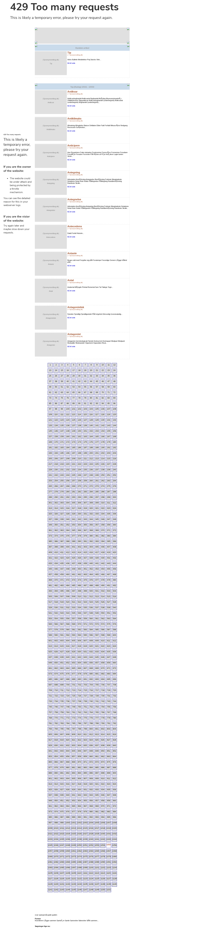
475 (85, 580)
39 (62, 381)
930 (79, 789)
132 (114, 420)
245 (73, 475)
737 (73, 701)
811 (85, 734)
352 (67, 525)
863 (108, 756)
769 (50, 718)
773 (73, 718)
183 (62, 447)
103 (85, 409)
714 (79, 690)
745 (50, 707)
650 (56, 663)
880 (67, 767)
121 (50, 420)
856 (67, 756)
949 (50, 801)
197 (73, 453)
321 (97, 508)
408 (114, 547)
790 (102, 723)
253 (50, 481)
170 (56, 442)
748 (67, 707)
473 (73, 580)
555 (62, 618)
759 (62, 712)
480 (114, 580)
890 (56, 773)
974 (56, 812)
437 (73, 563)
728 (91, 696)
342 (79, 519)
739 (85, 701)
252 (114, 475)
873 (97, 762)
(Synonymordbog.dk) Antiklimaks (51, 127)
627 (62, 652)
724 (67, 696)
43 (85, 381)
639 (62, 657)
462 (79, 574)
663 (62, 668)
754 (102, 707)
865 (50, 762)
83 (108, 398)
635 (108, 652)
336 (114, 514)
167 (108, 436)
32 (91, 376)
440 (91, 563)
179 (108, 442)
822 (79, 740)
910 (102, 778)
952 (67, 801)
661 (50, 668)
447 (62, 569)
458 (56, 574)
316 (67, 508)
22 (103, 370)
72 (114, 392)
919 (85, 784)
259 (85, 481)
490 (102, 585)
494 (56, 591)
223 (85, 464)
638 (56, 657)
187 (85, 447)
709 (50, 690)
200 (91, 453)
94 (103, 403)
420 (114, 552)
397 (50, 547)
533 (73, 607)
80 (91, 398)
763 (85, 712)
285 (97, 492)
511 (85, 596)
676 (67, 674)
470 (56, 580)
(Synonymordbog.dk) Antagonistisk (51, 316)
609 (97, 641)
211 (85, 459)
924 (114, 784)
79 (85, 398)
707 (108, 685)
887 (108, 767)
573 (97, 624)
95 (108, 403)
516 (114, 596)
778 (102, 718)
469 (50, 580)
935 (108, 789)
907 (85, 778)
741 (97, 701)
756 (114, 707)
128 (91, 420)
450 (79, 569)
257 (73, 481)
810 (79, 734)
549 (97, 613)
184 (67, 447)
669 (97, 668)
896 (91, 773)
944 (91, 795)
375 (62, 536)
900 (114, 773)
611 (108, 641)
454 (102, 569)
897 (97, 773)
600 (114, 635)
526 (102, 602)
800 (91, 729)
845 (73, 751)
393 (97, 541)
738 (79, 701)
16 (68, 370)
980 (91, 812)
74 (56, 398)
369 (97, 530)
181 (50, 447)
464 (91, 574)
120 (114, 414)
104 (91, 409)
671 (108, 668)
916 (67, 784)
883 (85, 767)
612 (114, 641)
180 (114, 442)
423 (62, 558)
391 (85, 541)
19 (85, 370)
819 (62, 740)
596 (91, 635)
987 (62, 817)
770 (56, 718)
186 (79, 447)
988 (67, 817)
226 (102, 464)
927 (62, 789)
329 (73, 514)
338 (56, 519)
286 (102, 492)
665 (73, 668)
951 (62, 801)
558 (79, 618)
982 (102, 812)
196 (67, 453)
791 (108, 723)
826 (102, 740)
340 (67, 519)
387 (62, 541)
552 (114, 613)
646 (102, 657)
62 (56, 392)
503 (108, 591)
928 (67, 789)
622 (102, 646)
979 (85, 812)
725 (73, 696)
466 (102, 574)
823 (85, 740)
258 (79, 481)
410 (56, 552)
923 (108, 784)
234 (79, 470)
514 (102, 596)
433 (50, 563)
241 (50, 475)
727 (85, 696)
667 (85, 668)
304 (67, 503)
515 (108, 596)
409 (50, 552)
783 (62, 723)
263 (108, 481)
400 (67, 547)
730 (102, 696)
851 (108, 751)
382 (102, 536)
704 (91, 685)
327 (62, 514)
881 (73, 767)
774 (79, 718)
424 (67, 558)
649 (50, 663)
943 (85, 795)
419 (108, 552)
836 (91, 745)
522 (79, 602)
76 (68, 398)
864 (114, 756)
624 (114, 646)
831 (62, 745)
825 (97, 740)
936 (114, 789)
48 (114, 381)
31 (85, 376)
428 (91, 558)
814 (102, 734)
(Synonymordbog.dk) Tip (51, 61)
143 (108, 425)
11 (109, 365)
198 (79, 453)
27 (62, 376)
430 (102, 558)
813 (97, 734)
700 (67, 685)
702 (79, 685)
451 (85, 569)
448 (67, 569)
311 (108, 503)
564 (114, 618)
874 (102, 762)
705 (97, 685)
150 (79, 431)
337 (50, 519)
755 (108, 707)
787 (85, 723)
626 (56, 652)
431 (108, 558)
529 (50, 607)
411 (61, 552)
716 (91, 690)
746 (56, 707)
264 (114, 481)
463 (85, 574)
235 (85, 470)
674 (56, 674)
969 (97, 806)
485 (73, 585)
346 (102, 519)
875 (108, 762)
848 (91, 751)
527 (108, 602)
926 (56, 789)
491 (108, 585)
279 (62, 492)
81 (97, 398)
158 (56, 436)
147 (62, 431)
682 (102, 674)
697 (50, 685)
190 (102, 447)
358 (102, 525)
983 (108, 812)
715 (85, 690)
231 (62, 470)
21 (97, 370)
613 (50, 646)
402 (79, 547)
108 (114, 409)
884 (91, 767)
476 (91, 580)
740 (91, 701)
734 (56, 701)
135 (62, 425)
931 (85, 789)
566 (56, 624)
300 (114, 497)
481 (50, 585)
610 (102, 641)
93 (97, 403)
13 (50, 370)
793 (50, 729)
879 (62, 767)
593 (73, 635)
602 (56, 641)
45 (97, 381)
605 (73, 641)
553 (50, 618)
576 (114, 624)
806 (56, 734)
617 (73, 646)
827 (108, 740)
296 (91, 497)
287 (108, 492)
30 (79, 376)
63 (62, 392)
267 (62, 486)
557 (73, 618)
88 (68, 403)
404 (91, 547)
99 (62, 409)
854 (56, 756)
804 (114, 729)
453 (97, 569)
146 (56, 431)
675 (62, 674)
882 (79, 767)
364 (67, 530)
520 (67, 602)
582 (79, 630)
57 (97, 387)
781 (50, 723)
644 (91, 657)
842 (56, 751)
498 (79, 591)
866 (56, 762)
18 (79, 370)
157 (50, 436)
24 (114, 370)
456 (114, 569)
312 (114, 503)
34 (103, 376)
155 (108, 431)
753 (97, 707)
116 (91, 414)
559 (85, 618)
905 (73, 778)
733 (50, 701)
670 (102, 668)
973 (50, 812)
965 (73, 806)
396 (114, 541)
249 (97, 475)
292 (67, 497)
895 (85, 773)
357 (97, 525)
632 (91, 652)
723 (62, 696)
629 (73, 652)
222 (79, 464)
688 (67, 679)
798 (79, 729)
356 (91, 525)
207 (62, 459)
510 (79, 596)
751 (85, 707)
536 (91, 607)
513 (97, 596)
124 (67, 420)
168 (114, 436)
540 (114, 607)
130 (102, 420)
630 (79, 652)
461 (73, 574)
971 (108, 806)
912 (114, 778)
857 (73, 756)
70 (103, 392)
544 (67, 613)
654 (79, 663)
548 (91, 613)
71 (108, 392)
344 (91, 519)
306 (79, 503)
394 (102, 541)
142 (102, 425)
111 (61, 414)
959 (108, 801)
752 (91, 707)
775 (85, 718)
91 (85, 403)
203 (108, 453)
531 (62, 607)
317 (73, 508)
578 (56, 630)
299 (108, 497)
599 (108, 635)
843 (62, 751)
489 (97, 585)
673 (50, 674)
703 (85, 685)
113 (73, 414)
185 (73, 447)
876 (114, 762)
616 (67, 646)
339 (62, 519)
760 (67, 712)
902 (56, 778)
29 (73, 376)
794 (56, 729)
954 (79, 801)
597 (97, 635)
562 (102, 618)
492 (114, 585)
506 (56, 596)
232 (67, 470)
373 (50, 536)
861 (97, 756)
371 (108, 530)
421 (50, 558)
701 (73, 685)
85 (50, 403)
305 (73, 503)
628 (67, 652)
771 (62, 718)
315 (62, 508)
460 (67, 574)
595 (85, 635)
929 (73, 789)
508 (67, 596)
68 (91, 392)
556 (67, 618)
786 (79, 723)
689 (73, 679)
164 (91, 436)
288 (114, 492)
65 (73, 392)
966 (79, 806)
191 (108, 447)
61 (50, 392)
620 (91, 646)
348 (114, 519)
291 (62, 497)
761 (73, 712)
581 (73, 630)
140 (91, 425)
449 (73, 569)
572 (91, 624)
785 (73, 723)
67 (85, 392)
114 (79, 414)
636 (114, 652)
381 (97, 536)
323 (108, 508)
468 (114, 574)
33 (97, 376)
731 (108, 696)
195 (62, 453)
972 (114, 806)
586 (102, 630)
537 (97, 607)
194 (56, 453)
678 (79, 674)
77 (73, 398)
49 (50, 387)
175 (85, 442)
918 (79, 784)
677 (73, 674)
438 (79, 563)
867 (62, 762)
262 (102, 481)
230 (56, 470)
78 (79, 398)
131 (108, 420)
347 (108, 519)
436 (67, 563)
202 (102, 453)
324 (114, 508)
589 (50, 635)
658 (102, 663)
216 (114, 459)
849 (97, 751)
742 (102, 701)
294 (79, 497)
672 (114, 668)
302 (56, 503)
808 (67, 734)
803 (108, 729)
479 (108, 580)
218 (56, 464)
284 (91, 492)
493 (50, 591)
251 (108, 475)
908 (91, 778)
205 (50, 459)
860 (91, 756)
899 (108, 773)
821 (73, 740)
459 (62, 574)
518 (56, 602)
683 (108, 674)
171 (62, 442)
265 (50, 486)
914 (56, 784)
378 (79, 536)
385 (50, 541)
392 (91, 541)
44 (91, 381)
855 (62, 756)
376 (67, 536)
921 (97, 784)
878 (56, 767)
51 (62, 387)
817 (50, 740)
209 (73, 459)
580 (67, 630)
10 (103, 365)
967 (85, 806)
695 (108, 679)
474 (79, 580)
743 (108, 701)
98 (56, 409)
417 (97, 552)
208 (67, 459)
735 (62, 701)
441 (97, 563)
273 (97, 486)
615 (62, 646)
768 (114, 712)
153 (97, 431)
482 (56, 585)
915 (62, 784)
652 (67, 663)
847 (85, 751)
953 (73, 801)
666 (79, 668)
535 (85, 607)
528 (114, 602)
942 (79, 795)
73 (50, 398)
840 (114, 745)
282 (79, 492)
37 (50, 381)
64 (68, 392)
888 (114, 767)
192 (114, 447)
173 (73, 442)
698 (56, 685)
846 (79, 751)
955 (85, 801)
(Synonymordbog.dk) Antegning (51, 181)
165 (97, 436)
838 (102, 745)
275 (108, 486)
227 (108, 464)
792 (114, 723)
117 (96, 414)
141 (97, 425)
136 (67, 425)
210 (79, 459)
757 (50, 712)
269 (73, 486)
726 (79, 696)
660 (114, 663)
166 (102, 436)
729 (97, 696)
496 (67, 591)
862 (102, 756)
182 (56, 447)
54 (79, 387)
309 (97, 503)
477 (97, 580)
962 (56, 806)
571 (85, 624)
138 (79, 425)
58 (103, 387)
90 (79, 403)
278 (56, 492)
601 (50, 641)
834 (79, 745)
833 (73, 745)
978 (79, 812)
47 (108, 381)
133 (50, 425)
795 (62, 729)
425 (73, 558)
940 (67, 795)
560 (91, 618)
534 (79, 607)
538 (102, 607)
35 (108, 376)
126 (79, 420)
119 (108, 414)
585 (97, 630)
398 (56, 547)
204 (114, 453)
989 (73, 817)
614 (56, 646)
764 (91, 712)
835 (85, 745)
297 (97, 497)
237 (97, 470)
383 (108, 536)
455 (108, 569)
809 (73, 734)
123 (62, 420)
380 (91, 536)
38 (56, 381)
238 (102, 470)
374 (56, 536)
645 (97, 657)
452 (91, 569)
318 (79, 508)
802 (102, 729)
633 (97, 652)
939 (62, 795)
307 (85, 503)
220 (67, 464)
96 (114, 403)
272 (91, 486)
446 (56, 569)
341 (73, 519)
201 (97, 453)
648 (114, 657)
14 (56, 370)
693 (97, 679)
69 (97, 392)
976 (67, 812)
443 (108, 563)
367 (85, 530)
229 (50, 470)
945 (97, 795)
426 (79, 558)
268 (67, 486)
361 (50, 530)
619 (85, 646)
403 (85, 547)
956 (91, 801)
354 (79, 525)
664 (67, 668)
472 (67, 580)
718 (102, 690)
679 (85, 674)
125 (73, 420)
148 (67, 431)
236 (91, 470)
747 (62, 707)
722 (56, 696)
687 (62, 679)
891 (62, 773)
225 (97, 464)
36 (114, 376)
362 (56, 530)
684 (114, 674)
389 (73, 541)
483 (62, 585)
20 (91, 370)
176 (91, 442)
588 (114, 630)
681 (97, 674)
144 (114, 425)
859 (85, 756)
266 (56, 486)
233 (73, 470)
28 (68, 376)
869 (73, 762)
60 (114, 387)
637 (50, 657)
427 (85, 558)
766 (102, 712)
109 (50, 414)
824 (91, 740)
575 (108, 624)
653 (73, 663)
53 (73, 387)
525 (97, 602)
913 (50, 784)
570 (79, 624)
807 (62, 734)
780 (114, 718)
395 (108, 541)
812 (91, 734)
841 (50, 751)
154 (102, 431)
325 (50, 514)
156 (114, 431)
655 (85, 663)
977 (73, 812)
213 (97, 459)
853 (50, 756)
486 (79, 585)
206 (56, 459)
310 (102, 503)
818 (56, 740)
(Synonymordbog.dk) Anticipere (51, 154)
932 (91, 789)
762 (79, 712)
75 (62, 398)
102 (79, 409)
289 (50, 497)
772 (67, 718)
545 (73, 613)
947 (108, 795)
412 (67, 552)
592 (67, 635)
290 (56, 497)
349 (50, 525)
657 (97, 663)
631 (85, 652)
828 (114, 740)
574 (102, 624)
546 (79, 613)
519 (62, 602)
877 (50, 767)
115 (85, 414)
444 (114, 563)
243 (62, 475)
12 (114, 365)
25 (50, 376)
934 (102, 789)
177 (97, 442)
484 (67, 585)
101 (73, 409)
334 (102, 514)
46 (103, 381)
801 (97, 729)
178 (102, 442)
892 (67, 773)
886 (102, 767)
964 (67, 806)
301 (50, 503)
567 (62, 624)
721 (50, 696)
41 (73, 381)
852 (114, 751)
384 (114, 536)
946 (102, 795)
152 (91, 431)
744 (114, 701)
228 (114, 464)
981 (97, 812)
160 (67, 436)
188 (91, 447)
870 (79, 762)
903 (62, 778)
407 (108, 547)
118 (102, 414)
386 (56, 541)
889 (50, 773)
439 (85, 563)
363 (62, 530)
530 (56, 607)
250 (102, 475)
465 (97, 574)
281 (73, 492)
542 (56, 613)
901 (50, 778)
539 (108, 607)
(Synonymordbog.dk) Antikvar (51, 100)
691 (85, 679)
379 (85, 536)
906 (79, 778)
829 (50, 745)
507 (62, 596)
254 (56, 481)
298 (102, 497)
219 (62, 464)
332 (91, 514)
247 (85, 475)
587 (108, 630)
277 (50, 492)
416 (91, 552)
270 (79, 486)
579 (62, 630)
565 (50, 624)
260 (91, 481)
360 (114, 525)
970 (102, 806)
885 (97, 767)
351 (62, 525)
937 (50, 795)
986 (56, 817)
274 (102, 486)
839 (108, 745)
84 (114, 398)
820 (67, 740)
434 (56, 563)
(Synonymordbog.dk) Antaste (51, 262)
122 (56, 420)
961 (50, 806)
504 (114, 591)
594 (79, 635)
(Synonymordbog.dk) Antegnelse (51, 208)
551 (108, 613)
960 (114, 801)
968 (91, 806)
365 (73, 530)
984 (114, 812)
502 (102, 591)
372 (114, 530)
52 (68, 387)
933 (97, 789)
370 (102, 530)
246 (79, 475)
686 (56, 679)
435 (62, 563)
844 (67, 751)
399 (62, 547)
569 (73, 624)
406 (102, 547)
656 (91, 663)
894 (79, 773)
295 (85, 497)
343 (85, 519)
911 (108, 778)
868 (67, 762)
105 (97, 409)
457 (50, 574)
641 (73, 657)
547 (85, 613)
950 (56, 801)
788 (91, 723)
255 (62, 481)
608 (91, 641)
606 (79, 641)
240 (114, 470)
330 (79, 514)
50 (56, 387)
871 (85, 762)
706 (102, 685)
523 (85, 602)
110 (56, 414)
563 (108, 618)
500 (91, 591)
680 (91, 674)
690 (79, 679)
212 (91, 459)
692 (91, 679)
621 (97, 646)
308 (91, 503)
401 (73, 547)
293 (73, 497)
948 (114, 795)
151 (85, 431)
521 (73, 602)
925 (50, 789)
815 (108, 734)
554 (56, 618)
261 (97, 481)
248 (91, 475)
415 (85, 552)
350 (56, 525)
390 (79, 541)
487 (85, 585)
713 (73, 690)
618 (79, 646)
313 (50, 508)
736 (67, 701)
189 (97, 447)
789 (97, 723)
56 (91, 387)
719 (108, 690)
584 (91, 630)
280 (67, 492)
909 (97, 778)
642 (79, 657)
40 (68, 381)
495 (62, 591)
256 (67, 481)
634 (102, 652)
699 (62, 685)
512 (91, 596)
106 (102, 409)
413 (73, 552)
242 (56, 475)
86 (56, 403)
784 (67, 723)
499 (85, 591)
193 (50, 453)
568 (67, 624)
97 (50, 409)
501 (97, 591)
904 (67, 778)
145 (50, 431)
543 (62, 613)
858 (79, 756)
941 (73, 795)
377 (73, 536)
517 (50, 602)
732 (114, 696)
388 (67, 541)
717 (97, 690)
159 (62, 436)
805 (50, 734)
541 (50, 613)
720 (114, 690)
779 (108, 718)
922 (102, 784)
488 (91, 585)
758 (56, 712)
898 (102, 773)
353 (73, 525)
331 (85, 514)
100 (67, 409)
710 (56, 690)
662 (56, 668)
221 (73, 464)
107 (108, 409)
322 (102, 508)
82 (103, 398)
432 (114, 558)
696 (114, 679)
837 (97, 745)
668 (91, 668)
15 (62, 370)
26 (56, 376)
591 (62, 635)
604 (67, 641)
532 (67, 607)
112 (67, 414)
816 (114, 734)
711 (61, 690)
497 (73, 591)
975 (62, 812)
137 (73, 425)
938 (56, 795)
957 (97, 801)
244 (67, 475)
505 (50, 596)
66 (79, 392)
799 (85, 729)
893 (73, 773)
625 (50, 652)
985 (50, 817)
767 (108, 712)
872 (91, 762)
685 (50, 679)
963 (62, 806)
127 (85, 420)
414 (79, 552)
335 (108, 514)
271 (85, 486)
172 (67, 442)
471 (62, 580)
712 (67, 690)
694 (102, 679)
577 (50, 630)
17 (73, 370)
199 (85, 453)
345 (97, 519)
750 (79, 707)
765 (97, 712)
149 (73, 431)
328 (67, 514)
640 (67, 657)
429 (97, 558)
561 (97, 618)
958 (102, 801)
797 (73, 729)
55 (85, 387)
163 (85, 436)
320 (91, 508)
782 (56, 723)
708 (114, 685)
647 (108, 657)
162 (79, 436)
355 (85, 525)
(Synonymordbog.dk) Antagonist (51, 343)
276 (114, 486)
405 (97, 547)
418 (102, 552)
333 (97, 514)
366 (79, 530)
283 (85, 492)
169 (50, 442)
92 (91, 403)
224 (91, 464)
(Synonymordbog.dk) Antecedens (51, 235)
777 (97, 718)
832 (67, 745)
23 (108, 370)
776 (91, 718)
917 (73, 784)
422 (56, 558)
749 (73, 707)
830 (56, 745)
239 (108, 470)
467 (108, 574)
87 (62, 403)
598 (102, 635)
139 (85, 425)
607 (85, 641)
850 (102, 751)
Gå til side (71, 63)
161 (73, 436)
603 (62, 641)
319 (85, 508)
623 (108, 646)
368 (91, 530)
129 (97, 420)
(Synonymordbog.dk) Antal (51, 289)
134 (56, 425)
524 (91, 602)
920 (91, 784)
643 (85, 657)
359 (108, 525)
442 (102, 563)
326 (56, 514)
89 (73, 403)
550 (102, 613)
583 (85, 630)
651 (62, 663)
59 (108, 387)
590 (56, 635)
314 (56, 508)
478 (102, 580)
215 (108, 459)
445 (50, 569)
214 (102, 459)
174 (79, 442)
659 (108, 663)
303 (62, 503)
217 (50, 464)
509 (73, 596)
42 (79, 381)
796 (67, 729)
